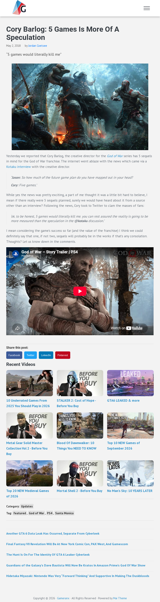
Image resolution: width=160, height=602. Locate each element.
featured (19, 513)
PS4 (49, 513)
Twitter (31, 355)
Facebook (14, 355)
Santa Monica (64, 513)
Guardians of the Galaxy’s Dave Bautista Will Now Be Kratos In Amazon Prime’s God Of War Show (75, 565)
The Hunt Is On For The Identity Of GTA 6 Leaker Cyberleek (48, 554)
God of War (36, 513)
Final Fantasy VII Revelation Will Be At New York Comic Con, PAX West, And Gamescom (67, 544)
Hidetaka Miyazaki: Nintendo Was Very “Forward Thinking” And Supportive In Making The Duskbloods (77, 576)
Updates (27, 506)
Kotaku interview (18, 166)
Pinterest (63, 355)
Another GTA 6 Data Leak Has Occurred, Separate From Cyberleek (52, 533)
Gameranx (63, 598)
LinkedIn (46, 355)
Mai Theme (120, 598)
